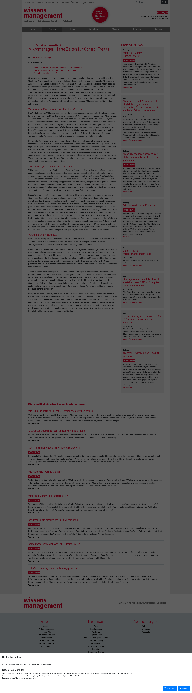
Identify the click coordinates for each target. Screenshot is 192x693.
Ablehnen (183, 688)
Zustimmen (169, 688)
